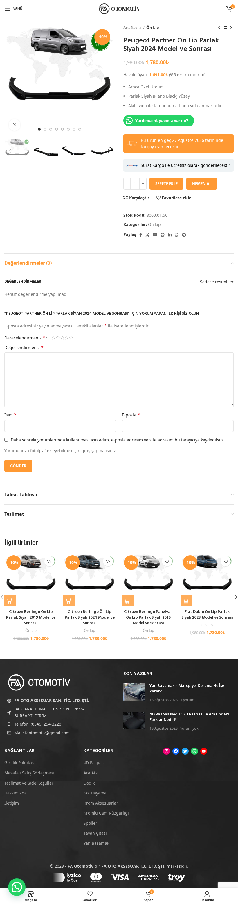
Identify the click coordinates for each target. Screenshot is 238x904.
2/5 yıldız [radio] (58, 338)
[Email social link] (155, 235)
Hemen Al (201, 183)
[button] (10, 600)
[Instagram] (166, 751)
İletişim (11, 803)
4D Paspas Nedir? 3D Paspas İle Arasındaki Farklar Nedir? (189, 717)
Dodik (89, 783)
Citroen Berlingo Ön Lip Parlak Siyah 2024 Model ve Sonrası (90, 617)
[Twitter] (185, 751)
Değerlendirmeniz (24, 347)
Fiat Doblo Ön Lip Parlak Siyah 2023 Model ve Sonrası (207, 614)
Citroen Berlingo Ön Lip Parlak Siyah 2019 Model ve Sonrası (30, 617)
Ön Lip (152, 27)
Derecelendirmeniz (24, 337)
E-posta (131, 415)
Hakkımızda (15, 793)
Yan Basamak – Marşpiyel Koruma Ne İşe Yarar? (186, 689)
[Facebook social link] (141, 235)
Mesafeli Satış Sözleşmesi (29, 773)
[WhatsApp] (194, 751)
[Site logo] (119, 8)
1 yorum (187, 699)
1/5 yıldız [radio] (53, 338)
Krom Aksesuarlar (101, 803)
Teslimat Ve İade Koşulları (29, 783)
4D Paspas (94, 762)
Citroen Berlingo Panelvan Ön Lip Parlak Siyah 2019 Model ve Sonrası (148, 617)
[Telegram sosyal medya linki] (184, 235)
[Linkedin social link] (169, 235)
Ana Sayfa (132, 27)
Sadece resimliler (217, 281)
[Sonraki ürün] (231, 28)
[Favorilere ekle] (49, 561)
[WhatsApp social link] (176, 235)
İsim (10, 415)
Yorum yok (189, 728)
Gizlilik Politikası (19, 762)
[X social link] (147, 235)
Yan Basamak (96, 843)
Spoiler (90, 823)
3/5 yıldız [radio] (62, 338)
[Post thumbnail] (134, 693)
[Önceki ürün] (219, 28)
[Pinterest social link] (162, 235)
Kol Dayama (95, 793)
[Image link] (39, 682)
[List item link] (59, 724)
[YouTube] (203, 751)
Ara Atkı (91, 773)
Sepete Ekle (166, 183)
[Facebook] (175, 751)
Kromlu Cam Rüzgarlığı (106, 813)
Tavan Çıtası (95, 833)
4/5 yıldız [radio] (66, 338)
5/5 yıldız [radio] (71, 338)
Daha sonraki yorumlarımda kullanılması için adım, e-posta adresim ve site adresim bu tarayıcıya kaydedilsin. (117, 440)
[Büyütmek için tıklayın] (14, 125)
